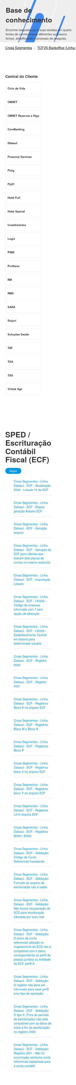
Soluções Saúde (18, 334)
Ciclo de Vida (16, 88)
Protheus (13, 266)
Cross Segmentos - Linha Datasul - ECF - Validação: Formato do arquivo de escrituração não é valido (31, 880)
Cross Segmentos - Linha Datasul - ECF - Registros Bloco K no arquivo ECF (31, 703)
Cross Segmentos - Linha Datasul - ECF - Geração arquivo (31, 528)
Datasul (12, 143)
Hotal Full (14, 198)
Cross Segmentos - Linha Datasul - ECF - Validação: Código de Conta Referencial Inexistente (31, 854)
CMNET (12, 102)
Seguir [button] (13, 471)
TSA (10, 362)
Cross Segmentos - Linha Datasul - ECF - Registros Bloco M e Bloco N (31, 724)
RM (10, 280)
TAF (10, 348)
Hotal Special (16, 211)
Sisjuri (12, 320)
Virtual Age (15, 389)
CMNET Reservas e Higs (23, 116)
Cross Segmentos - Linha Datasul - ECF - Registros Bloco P (31, 746)
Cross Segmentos (18, 47)
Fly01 (11, 184)
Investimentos (17, 225)
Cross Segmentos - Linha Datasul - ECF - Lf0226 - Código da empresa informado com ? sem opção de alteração (31, 605)
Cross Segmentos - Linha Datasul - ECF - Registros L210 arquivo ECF (31, 810)
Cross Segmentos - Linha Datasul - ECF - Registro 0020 (31, 660)
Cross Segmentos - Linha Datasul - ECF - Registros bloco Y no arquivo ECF (31, 788)
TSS (10, 375)
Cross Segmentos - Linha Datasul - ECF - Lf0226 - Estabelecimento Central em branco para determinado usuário (31, 634)
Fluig (11, 170)
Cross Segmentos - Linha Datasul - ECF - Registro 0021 (31, 682)
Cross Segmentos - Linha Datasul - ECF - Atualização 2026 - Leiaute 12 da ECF (32, 485)
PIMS (11, 252)
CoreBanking (16, 129)
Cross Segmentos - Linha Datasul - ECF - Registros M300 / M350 (31, 831)
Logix (11, 239)
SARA (11, 307)
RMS (11, 293)
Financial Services (20, 157)
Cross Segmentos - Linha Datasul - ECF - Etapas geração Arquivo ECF (31, 506)
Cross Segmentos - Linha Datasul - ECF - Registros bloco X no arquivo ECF (31, 767)
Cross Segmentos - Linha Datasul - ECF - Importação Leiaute (32, 579)
